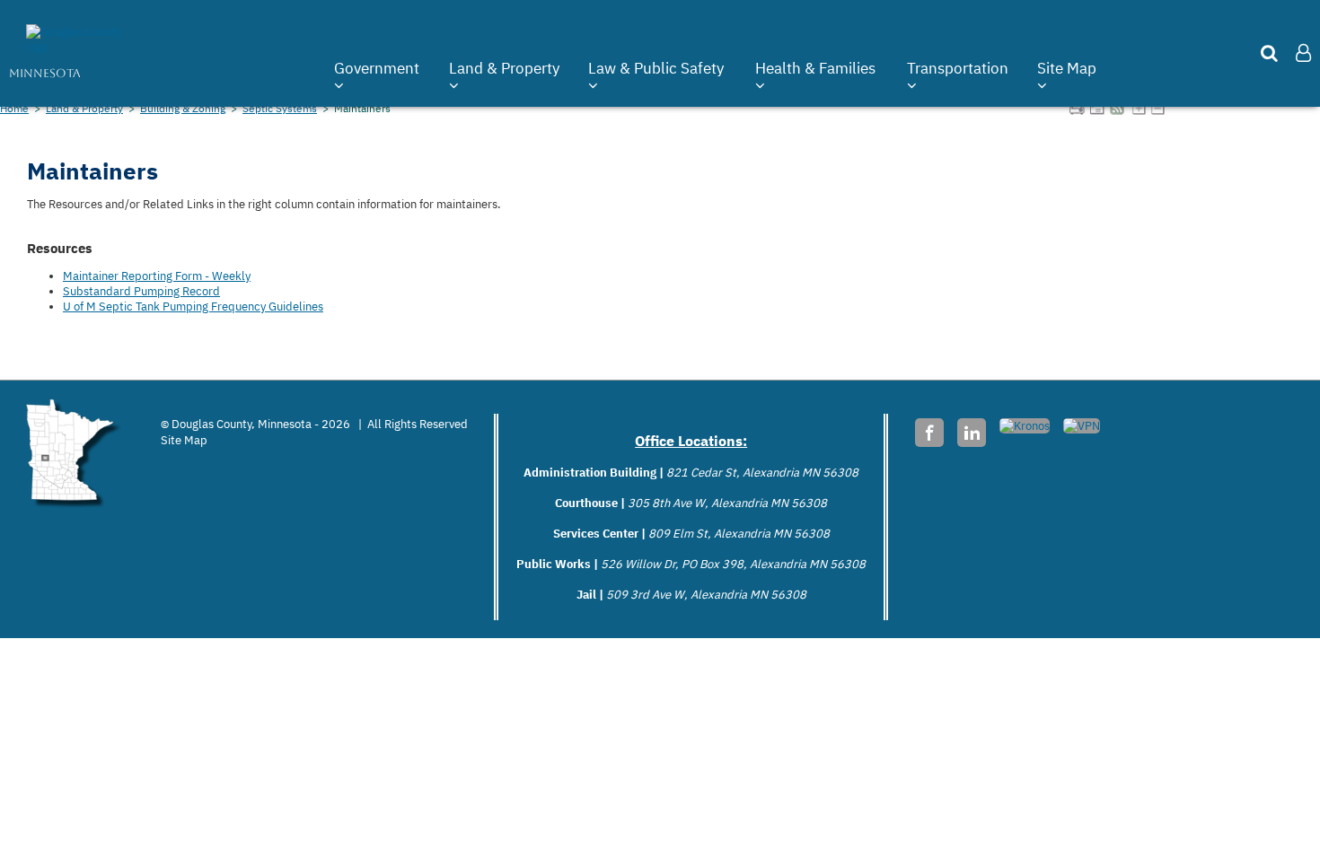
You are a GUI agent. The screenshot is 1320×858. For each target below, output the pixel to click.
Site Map (1066, 68)
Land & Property (504, 68)
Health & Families (815, 68)
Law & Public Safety (656, 68)
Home (14, 108)
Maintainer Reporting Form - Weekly (157, 276)
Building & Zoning (182, 108)
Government (376, 68)
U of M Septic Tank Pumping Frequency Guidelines (193, 306)
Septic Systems (279, 108)
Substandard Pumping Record (141, 291)
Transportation (957, 68)
